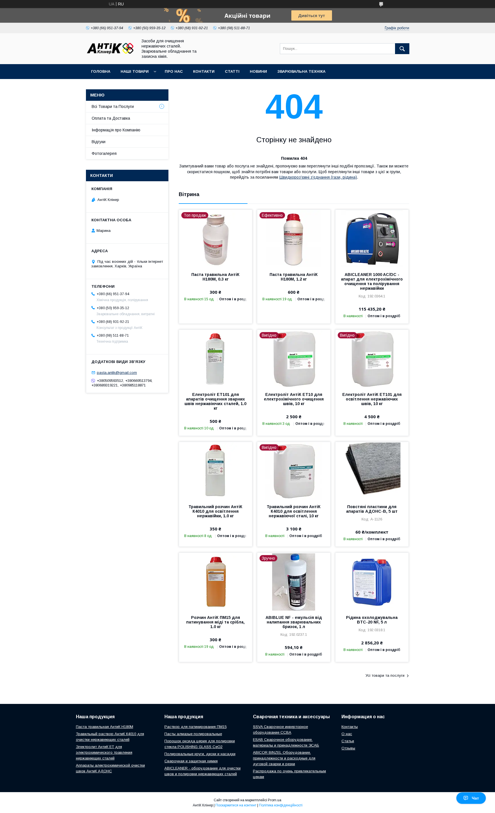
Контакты (349, 727)
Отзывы (348, 748)
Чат (475, 798)
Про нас (174, 71)
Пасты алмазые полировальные (193, 734)
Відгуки (98, 141)
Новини (258, 71)
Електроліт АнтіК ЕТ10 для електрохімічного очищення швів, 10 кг (294, 399)
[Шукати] (402, 48)
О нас (346, 734)
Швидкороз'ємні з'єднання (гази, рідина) (318, 177)
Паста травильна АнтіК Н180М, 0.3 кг (215, 276)
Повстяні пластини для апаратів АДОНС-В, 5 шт (372, 509)
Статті (232, 71)
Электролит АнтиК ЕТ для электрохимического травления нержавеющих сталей (104, 752)
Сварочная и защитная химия (191, 761)
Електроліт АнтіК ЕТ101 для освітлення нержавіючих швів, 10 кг (372, 399)
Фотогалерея (104, 153)
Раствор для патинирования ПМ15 (195, 727)
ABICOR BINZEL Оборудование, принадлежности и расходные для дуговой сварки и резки (284, 758)
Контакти (204, 71)
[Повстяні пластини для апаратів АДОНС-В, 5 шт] (371, 470)
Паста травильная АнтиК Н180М (104, 727)
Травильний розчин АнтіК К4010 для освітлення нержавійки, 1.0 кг (215, 511)
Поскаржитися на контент (235, 805)
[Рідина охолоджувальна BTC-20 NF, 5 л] (371, 581)
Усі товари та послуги (385, 675)
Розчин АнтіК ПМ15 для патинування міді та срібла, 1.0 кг (215, 622)
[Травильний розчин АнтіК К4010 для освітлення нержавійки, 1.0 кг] (215, 470)
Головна (100, 71)
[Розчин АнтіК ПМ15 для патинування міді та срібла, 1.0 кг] (215, 581)
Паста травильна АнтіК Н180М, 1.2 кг (294, 276)
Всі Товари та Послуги (113, 106)
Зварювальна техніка (301, 71)
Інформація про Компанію (116, 130)
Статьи (347, 741)
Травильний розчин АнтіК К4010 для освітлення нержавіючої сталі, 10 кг (294, 511)
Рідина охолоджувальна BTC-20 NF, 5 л (372, 619)
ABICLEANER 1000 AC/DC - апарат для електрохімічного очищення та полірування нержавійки (372, 281)
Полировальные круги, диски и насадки (199, 754)
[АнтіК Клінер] (110, 56)
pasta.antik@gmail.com (117, 372)
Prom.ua (274, 800)
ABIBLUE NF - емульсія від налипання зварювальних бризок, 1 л (294, 622)
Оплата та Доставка (111, 118)
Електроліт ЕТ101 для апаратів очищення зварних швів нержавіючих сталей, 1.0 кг (215, 401)
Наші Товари (135, 71)
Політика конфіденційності (280, 805)
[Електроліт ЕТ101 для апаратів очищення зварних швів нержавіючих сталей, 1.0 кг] (215, 358)
